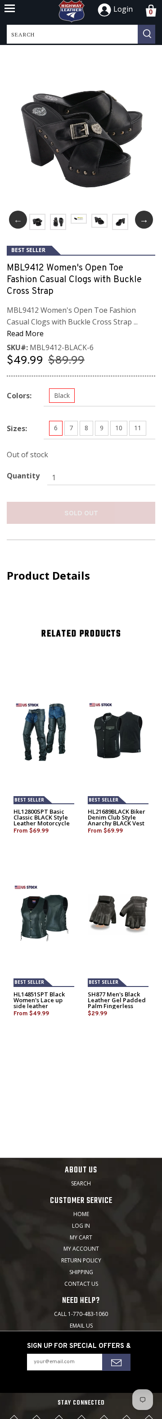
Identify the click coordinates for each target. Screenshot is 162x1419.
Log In (81, 1226)
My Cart (81, 1237)
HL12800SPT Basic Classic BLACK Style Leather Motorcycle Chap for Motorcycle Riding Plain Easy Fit (43, 823)
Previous (18, 220)
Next (144, 220)
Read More (25, 333)
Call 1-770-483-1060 (81, 1314)
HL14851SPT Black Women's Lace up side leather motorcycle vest (39, 1003)
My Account (81, 1248)
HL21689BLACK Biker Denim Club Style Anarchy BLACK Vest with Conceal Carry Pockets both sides (116, 823)
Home (81, 1214)
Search (81, 1183)
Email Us (81, 1325)
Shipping (81, 1272)
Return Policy (81, 1260)
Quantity (23, 476)
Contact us (81, 1284)
